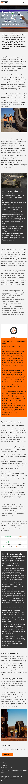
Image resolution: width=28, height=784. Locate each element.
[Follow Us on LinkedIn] (1, 780)
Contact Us (7, 754)
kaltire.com (6, 770)
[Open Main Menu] (26, 2)
